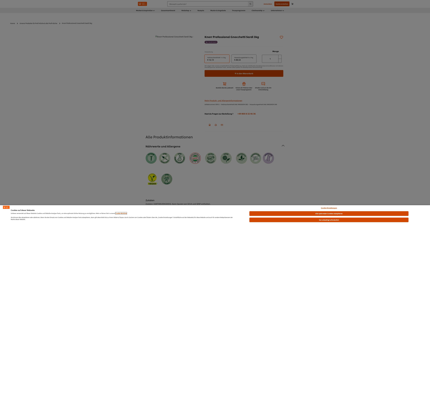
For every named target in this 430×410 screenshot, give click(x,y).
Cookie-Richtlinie (121, 213)
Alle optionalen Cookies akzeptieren (329, 213)
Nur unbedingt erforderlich (329, 220)
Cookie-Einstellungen (329, 208)
